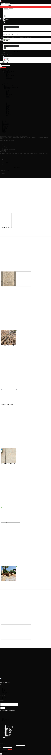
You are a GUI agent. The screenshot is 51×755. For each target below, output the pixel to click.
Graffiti (7, 110)
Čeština (8, 39)
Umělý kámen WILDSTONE (9, 71)
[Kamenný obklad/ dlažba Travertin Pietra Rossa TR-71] (13, 227)
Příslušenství (4, 128)
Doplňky (3, 129)
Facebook (4, 697)
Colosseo (18, 34)
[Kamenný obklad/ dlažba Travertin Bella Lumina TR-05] (16, 639)
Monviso (7, 112)
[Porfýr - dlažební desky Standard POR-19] (16, 403)
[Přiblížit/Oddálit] (1, 753)
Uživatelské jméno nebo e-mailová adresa (7, 745)
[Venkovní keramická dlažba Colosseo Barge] (16, 462)
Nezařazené (4, 131)
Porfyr (7, 76)
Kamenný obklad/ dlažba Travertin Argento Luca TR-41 (10, 286)
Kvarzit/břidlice (9, 78)
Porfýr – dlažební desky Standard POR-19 (7, 404)
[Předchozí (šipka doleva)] (0, 754)
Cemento (8, 103)
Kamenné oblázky (5, 124)
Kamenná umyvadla (7, 119)
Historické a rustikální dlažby (9, 85)
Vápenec (7, 90)
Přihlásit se (10, 749)
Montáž (3, 690)
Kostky (5, 86)
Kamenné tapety (11, 81)
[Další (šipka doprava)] (1, 754)
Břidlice (7, 96)
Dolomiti (7, 106)
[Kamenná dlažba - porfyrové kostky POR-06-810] (16, 345)
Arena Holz (8, 100)
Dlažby (4, 34)
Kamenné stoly (5, 126)
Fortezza (8, 109)
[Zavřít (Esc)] (0, 753)
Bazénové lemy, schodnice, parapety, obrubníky (10, 117)
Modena (7, 111)
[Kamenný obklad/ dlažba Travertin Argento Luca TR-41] (16, 286)
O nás (3, 691)
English (6, 40)
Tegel (7, 115)
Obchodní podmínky (5, 692)
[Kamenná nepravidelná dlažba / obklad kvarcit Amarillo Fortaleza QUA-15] (16, 580)
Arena (7, 99)
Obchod (4, 723)
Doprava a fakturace (6, 688)
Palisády (3, 125)
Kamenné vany (4, 120)
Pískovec (8, 80)
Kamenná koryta (7, 118)
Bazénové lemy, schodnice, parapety (11, 726)
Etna (7, 108)
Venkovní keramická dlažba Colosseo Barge (8, 463)
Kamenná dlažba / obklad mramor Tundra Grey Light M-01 (10, 522)
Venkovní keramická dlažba (11, 34)
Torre (7, 116)
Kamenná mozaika (5, 123)
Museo (7, 113)
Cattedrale (8, 102)
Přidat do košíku (3, 67)
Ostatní (3, 132)
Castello (7, 101)
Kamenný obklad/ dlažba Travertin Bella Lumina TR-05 (10, 639)
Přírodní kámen (7, 72)
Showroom (4, 693)
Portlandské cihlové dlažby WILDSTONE (11, 87)
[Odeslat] (5, 48)
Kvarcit (7, 77)
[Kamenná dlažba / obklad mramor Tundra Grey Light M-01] (8, 521)
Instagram (4, 698)
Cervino (7, 104)
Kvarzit (7, 93)
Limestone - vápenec (10, 75)
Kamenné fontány (5, 121)
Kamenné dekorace (5, 122)
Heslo (1, 747)
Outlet (3, 130)
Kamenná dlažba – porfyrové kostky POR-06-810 (9, 345)
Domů (1, 34)
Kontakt (3, 689)
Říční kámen (8, 79)
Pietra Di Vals (8, 114)
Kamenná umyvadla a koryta (9, 727)
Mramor (7, 74)
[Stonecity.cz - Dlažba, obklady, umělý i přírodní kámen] (3, 1)
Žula (7, 73)
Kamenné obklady (5, 70)
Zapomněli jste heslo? (4, 751)
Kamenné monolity (5, 127)
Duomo (7, 107)
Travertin (8, 82)
